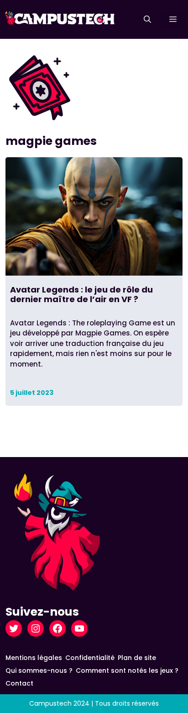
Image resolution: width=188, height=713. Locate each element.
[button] (147, 20)
